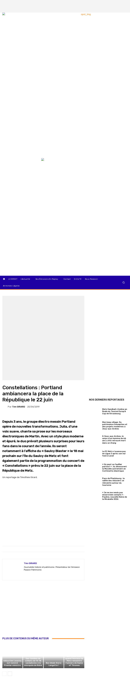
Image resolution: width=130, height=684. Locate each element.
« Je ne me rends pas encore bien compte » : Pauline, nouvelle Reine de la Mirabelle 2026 (114, 495)
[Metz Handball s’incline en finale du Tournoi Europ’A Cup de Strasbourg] (95, 411)
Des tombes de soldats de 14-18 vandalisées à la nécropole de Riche (33, 662)
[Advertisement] (43, 612)
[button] (123, 282)
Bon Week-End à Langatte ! (53, 664)
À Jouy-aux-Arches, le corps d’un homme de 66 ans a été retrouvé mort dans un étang (114, 439)
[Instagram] (118, 3)
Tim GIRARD (18, 407)
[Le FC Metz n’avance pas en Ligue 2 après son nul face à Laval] (95, 453)
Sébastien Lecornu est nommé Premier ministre (12, 663)
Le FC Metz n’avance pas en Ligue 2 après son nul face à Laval (114, 453)
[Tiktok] (118, 9)
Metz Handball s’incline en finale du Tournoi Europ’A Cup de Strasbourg (114, 411)
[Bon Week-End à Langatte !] (54, 656)
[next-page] (10, 674)
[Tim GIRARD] (5, 406)
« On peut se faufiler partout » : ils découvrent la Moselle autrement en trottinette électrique (114, 467)
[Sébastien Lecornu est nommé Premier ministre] (12, 656)
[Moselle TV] (20, 165)
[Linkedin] (124, 9)
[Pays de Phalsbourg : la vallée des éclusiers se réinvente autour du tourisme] (95, 481)
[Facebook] (112, 3)
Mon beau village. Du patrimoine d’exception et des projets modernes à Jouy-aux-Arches (114, 425)
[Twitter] (124, 3)
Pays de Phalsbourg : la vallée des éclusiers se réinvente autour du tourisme (113, 481)
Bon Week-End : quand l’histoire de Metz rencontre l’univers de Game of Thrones (74, 660)
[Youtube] (43, 574)
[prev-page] (4, 674)
